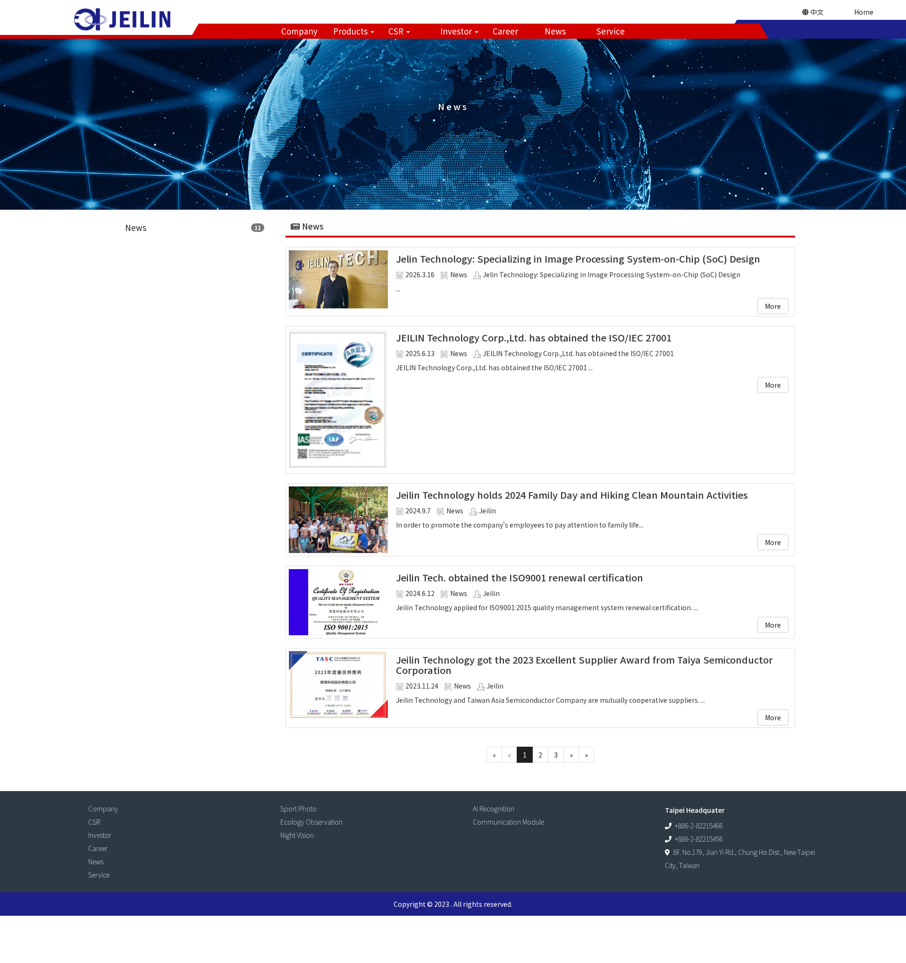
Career (505, 31)
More (773, 306)
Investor (457, 31)
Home (863, 12)
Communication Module (508, 822)
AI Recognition (493, 808)
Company (299, 31)
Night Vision (297, 835)
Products (351, 31)
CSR (396, 31)
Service (610, 31)
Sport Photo (298, 808)
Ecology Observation (311, 822)
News (555, 31)
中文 (816, 12)
